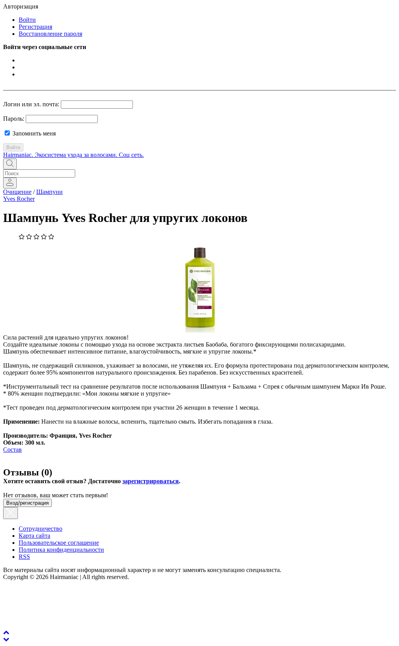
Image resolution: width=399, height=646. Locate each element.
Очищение (17, 191)
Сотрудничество (40, 528)
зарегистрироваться (150, 481)
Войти (27, 19)
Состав (12, 449)
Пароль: (13, 118)
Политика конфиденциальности (61, 549)
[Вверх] (6, 632)
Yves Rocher (19, 198)
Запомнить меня (33, 133)
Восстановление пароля (50, 33)
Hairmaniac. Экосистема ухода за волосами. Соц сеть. (73, 154)
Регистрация (35, 26)
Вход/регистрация (27, 503)
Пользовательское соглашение (59, 542)
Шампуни (49, 191)
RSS (24, 556)
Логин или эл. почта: (31, 104)
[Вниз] (6, 639)
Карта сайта (34, 535)
